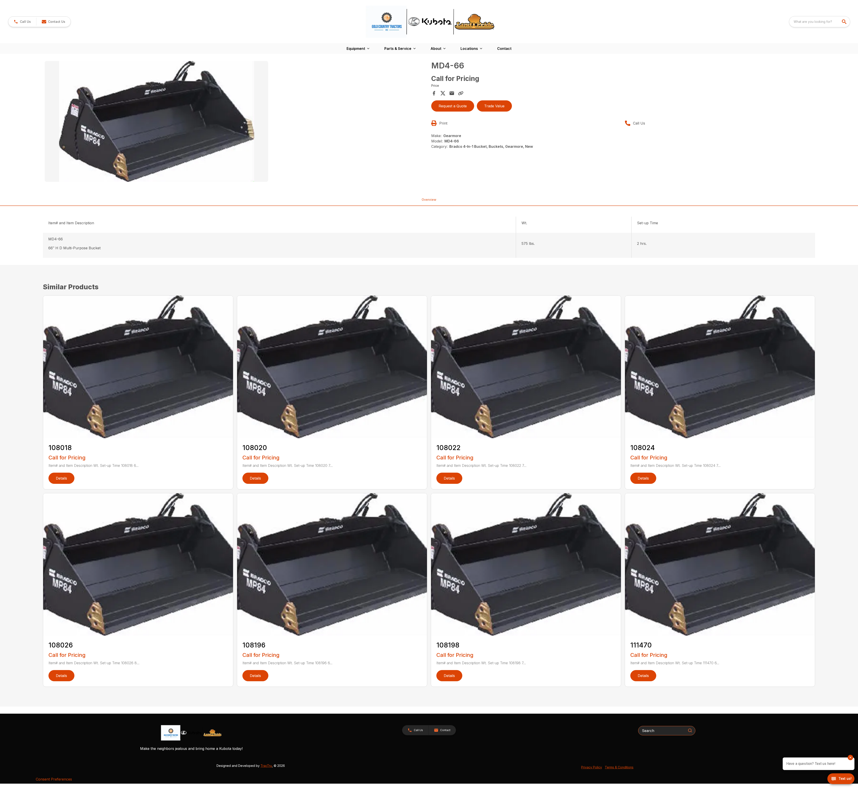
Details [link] (61, 478)
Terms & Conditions (619, 767)
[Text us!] (841, 779)
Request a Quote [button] (453, 106)
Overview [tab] (429, 199)
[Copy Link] (460, 93)
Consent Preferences (54, 779)
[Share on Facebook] (434, 93)
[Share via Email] (451, 93)
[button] (22, 22)
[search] (844, 22)
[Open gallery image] (156, 121)
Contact (504, 48)
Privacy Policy (591, 767)
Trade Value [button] (494, 106)
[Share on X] (443, 93)
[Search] (690, 730)
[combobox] (819, 21)
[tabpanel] (236, 122)
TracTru (266, 766)
